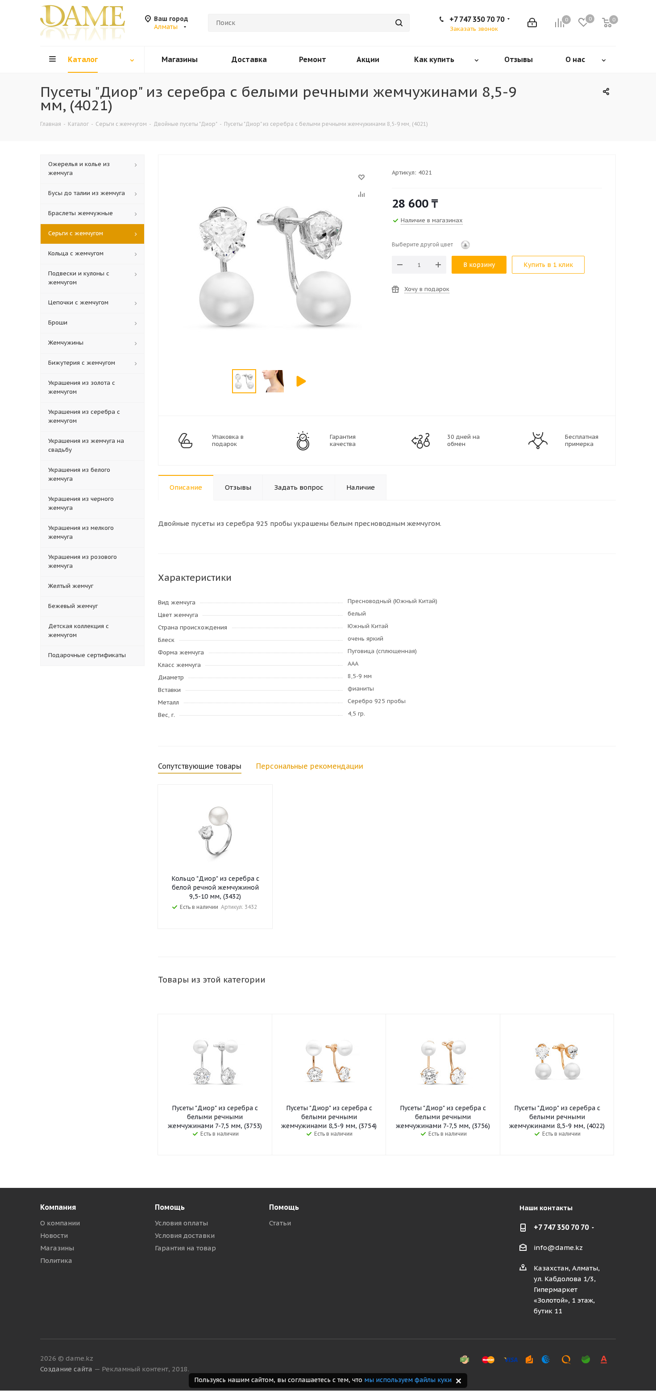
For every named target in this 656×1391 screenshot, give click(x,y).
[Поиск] (399, 23)
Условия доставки (185, 1235)
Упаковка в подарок (228, 440)
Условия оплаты (181, 1223)
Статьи (280, 1223)
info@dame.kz (558, 1247)
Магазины (57, 1248)
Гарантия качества (343, 440)
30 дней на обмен (463, 440)
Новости (54, 1235)
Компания (58, 1207)
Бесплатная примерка (581, 440)
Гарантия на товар (185, 1248)
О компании (60, 1223)
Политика (56, 1260)
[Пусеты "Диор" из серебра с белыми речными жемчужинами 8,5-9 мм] (272, 181)
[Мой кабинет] (532, 22)
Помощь (170, 1207)
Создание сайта (66, 1369)
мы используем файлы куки (408, 1380)
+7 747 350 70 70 (476, 19)
